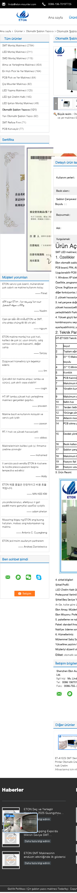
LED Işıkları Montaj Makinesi (18, 103)
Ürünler (18, 31)
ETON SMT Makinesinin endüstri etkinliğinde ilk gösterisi (45, 854)
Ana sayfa (55, 17)
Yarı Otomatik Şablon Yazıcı (17, 116)
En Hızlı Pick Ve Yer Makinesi (18, 71)
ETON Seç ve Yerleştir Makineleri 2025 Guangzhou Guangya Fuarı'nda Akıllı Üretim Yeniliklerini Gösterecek (44, 811)
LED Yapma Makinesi (14, 90)
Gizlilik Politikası (16, 888)
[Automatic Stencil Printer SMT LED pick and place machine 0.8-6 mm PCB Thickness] (66, 103)
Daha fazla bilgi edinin (37, 841)
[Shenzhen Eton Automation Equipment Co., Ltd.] (22, 16)
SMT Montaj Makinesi (14, 45)
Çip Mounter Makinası (14, 83)
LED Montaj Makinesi (14, 51)
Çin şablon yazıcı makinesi (42, 888)
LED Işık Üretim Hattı (13, 96)
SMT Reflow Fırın (11, 122)
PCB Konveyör (10, 128)
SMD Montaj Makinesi (14, 58)
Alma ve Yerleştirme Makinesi (18, 64)
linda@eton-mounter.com (22, 4)
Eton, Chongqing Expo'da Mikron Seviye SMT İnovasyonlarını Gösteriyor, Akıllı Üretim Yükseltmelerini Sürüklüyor (44, 833)
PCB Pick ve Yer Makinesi (16, 77)
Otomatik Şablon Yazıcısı (40, 31)
